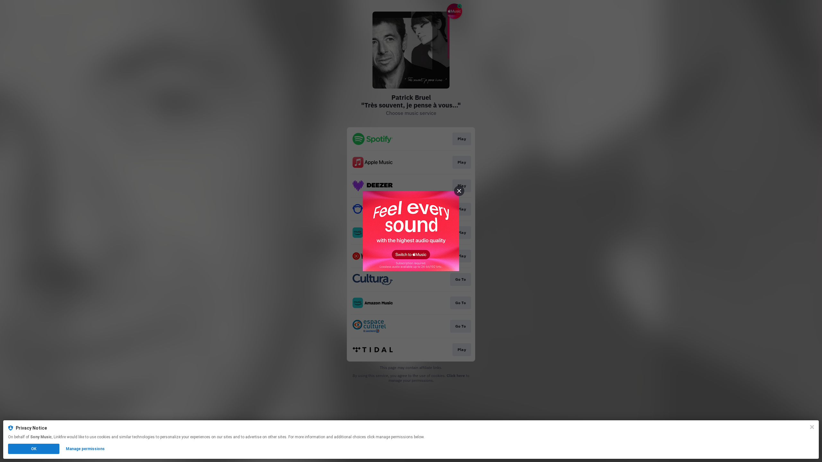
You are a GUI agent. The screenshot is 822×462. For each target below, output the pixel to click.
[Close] (812, 427)
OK (33, 449)
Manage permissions (85, 449)
